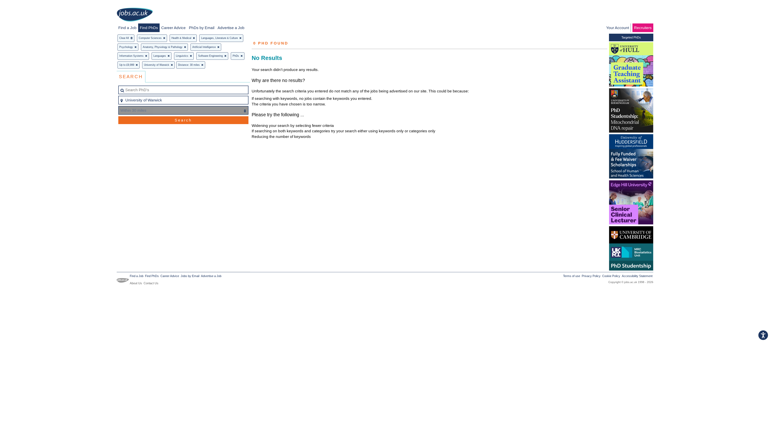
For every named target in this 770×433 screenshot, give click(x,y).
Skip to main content (19, 4)
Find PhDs (149, 28)
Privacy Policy (591, 276)
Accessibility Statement (637, 276)
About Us (136, 283)
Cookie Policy (611, 276)
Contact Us (151, 283)
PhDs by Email (201, 28)
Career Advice (173, 28)
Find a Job (127, 28)
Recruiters (643, 28)
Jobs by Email (190, 276)
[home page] (135, 15)
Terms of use (571, 276)
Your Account (617, 28)
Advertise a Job (231, 28)
